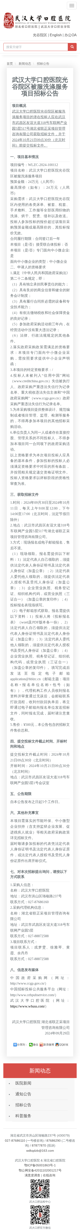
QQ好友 (63, 1044)
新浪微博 (48, 1044)
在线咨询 (49, 1175)
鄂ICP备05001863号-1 (40, 1165)
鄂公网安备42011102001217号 (40, 1170)
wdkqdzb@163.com (40, 1150)
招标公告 (42, 63)
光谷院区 (40, 35)
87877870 (39, 1145)
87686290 (53, 1140)
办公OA (70, 35)
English (56, 35)
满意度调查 (32, 1175)
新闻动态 (24, 63)
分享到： (22, 1044)
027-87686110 (15, 1140)
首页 (10, 63)
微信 (35, 1044)
